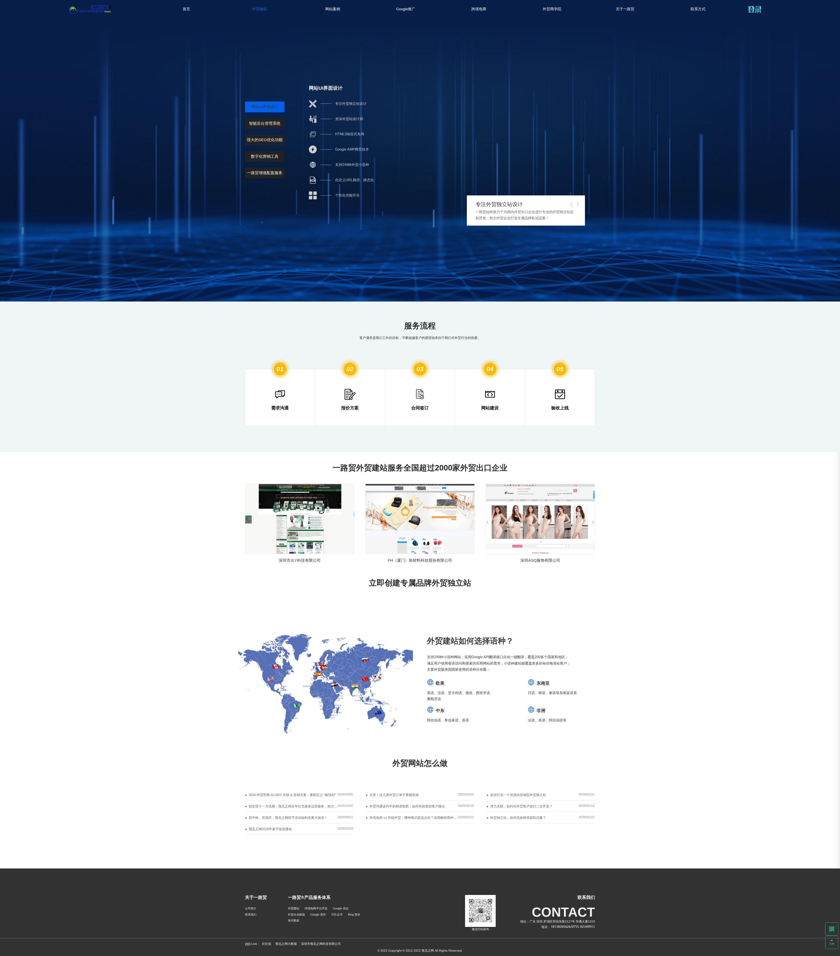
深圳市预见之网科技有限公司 (321, 943)
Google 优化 (340, 908)
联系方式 (698, 9)
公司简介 (250, 908)
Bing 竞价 (354, 914)
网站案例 (332, 9)
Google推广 (405, 9)
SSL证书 (337, 914)
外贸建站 (259, 9)
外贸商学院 (552, 9)
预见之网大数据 (286, 943)
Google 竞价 (318, 914)
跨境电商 (478, 9)
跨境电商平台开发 (316, 908)
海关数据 (293, 920)
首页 (186, 9)
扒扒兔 (266, 943)
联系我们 (250, 914)
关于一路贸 (625, 9)
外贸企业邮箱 (296, 914)
